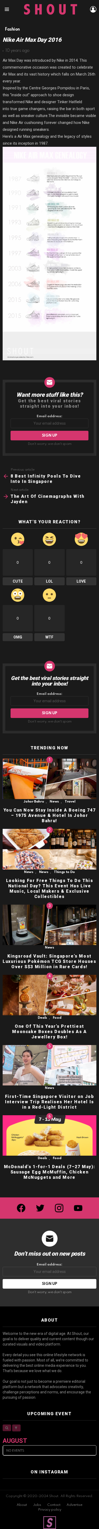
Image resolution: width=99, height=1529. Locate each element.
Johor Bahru (33, 801)
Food (57, 1018)
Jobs (37, 1505)
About (22, 1505)
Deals (42, 1018)
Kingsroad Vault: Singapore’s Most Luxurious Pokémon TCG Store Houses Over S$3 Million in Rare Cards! (49, 961)
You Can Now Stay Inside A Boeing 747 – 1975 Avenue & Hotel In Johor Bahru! (49, 815)
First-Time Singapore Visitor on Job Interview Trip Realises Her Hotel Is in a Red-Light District (49, 1102)
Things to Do (64, 872)
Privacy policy (49, 1509)
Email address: (49, 416)
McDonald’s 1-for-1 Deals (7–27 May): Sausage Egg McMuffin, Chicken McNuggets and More (49, 1172)
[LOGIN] (93, 9)
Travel (70, 801)
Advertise (74, 1505)
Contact (53, 1505)
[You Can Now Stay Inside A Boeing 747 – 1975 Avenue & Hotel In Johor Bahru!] (49, 779)
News (54, 801)
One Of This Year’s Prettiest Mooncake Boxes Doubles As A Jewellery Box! (49, 1031)
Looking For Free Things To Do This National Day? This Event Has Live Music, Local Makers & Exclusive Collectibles (49, 888)
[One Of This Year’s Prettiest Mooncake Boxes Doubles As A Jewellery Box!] (49, 995)
